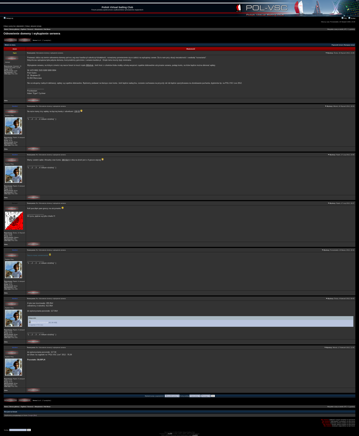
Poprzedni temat (337, 45)
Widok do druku (10, 45)
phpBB (170, 433)
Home (6, 29)
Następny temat (349, 45)
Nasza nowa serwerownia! (37, 255)
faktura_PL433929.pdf (39, 323)
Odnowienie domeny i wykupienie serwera (32, 33)
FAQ (345, 18)
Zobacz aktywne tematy (33, 26)
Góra (6, 100)
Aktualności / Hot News (42, 29)
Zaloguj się (9, 18)
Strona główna (14, 29)
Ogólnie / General (27, 29)
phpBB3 (195, 435)
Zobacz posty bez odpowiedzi (14, 26)
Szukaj (352, 18)
